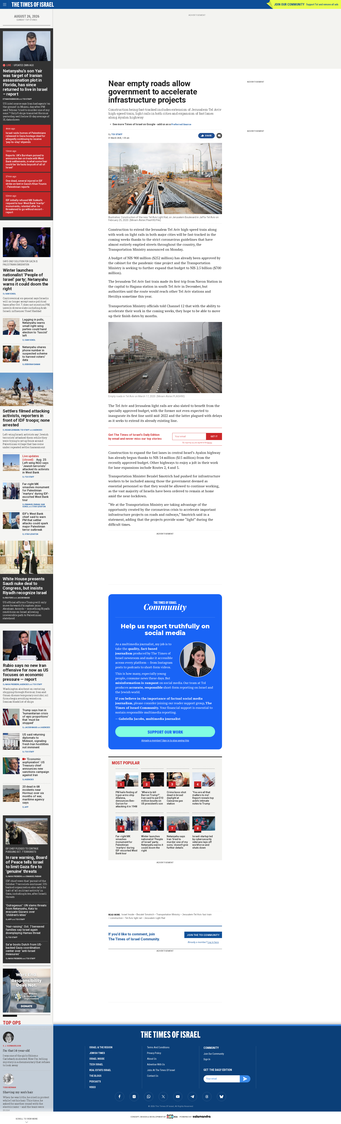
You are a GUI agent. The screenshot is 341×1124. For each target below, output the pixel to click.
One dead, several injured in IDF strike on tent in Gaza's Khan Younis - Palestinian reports (26, 183)
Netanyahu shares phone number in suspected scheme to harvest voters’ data (34, 353)
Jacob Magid (23, 598)
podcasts (95, 1081)
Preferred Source (181, 124)
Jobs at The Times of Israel (161, 1070)
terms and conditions (158, 1047)
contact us (152, 1075)
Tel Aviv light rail (133, 918)
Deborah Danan (32, 364)
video (92, 1087)
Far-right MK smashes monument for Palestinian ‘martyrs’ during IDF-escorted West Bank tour (126, 845)
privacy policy (154, 1053)
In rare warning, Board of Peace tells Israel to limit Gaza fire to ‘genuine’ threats (26, 864)
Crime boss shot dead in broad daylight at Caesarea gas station (176, 798)
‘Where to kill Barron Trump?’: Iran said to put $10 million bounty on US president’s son (152, 798)
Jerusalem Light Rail (154, 918)
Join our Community (289, 4)
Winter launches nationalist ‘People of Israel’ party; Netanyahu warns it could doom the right (152, 843)
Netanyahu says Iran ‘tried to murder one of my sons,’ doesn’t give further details (177, 842)
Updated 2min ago (24, 65)
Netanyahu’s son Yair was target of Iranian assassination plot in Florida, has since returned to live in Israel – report (25, 82)
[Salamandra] (201, 1116)
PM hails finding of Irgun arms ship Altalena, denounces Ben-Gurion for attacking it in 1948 (126, 799)
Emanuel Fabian (32, 504)
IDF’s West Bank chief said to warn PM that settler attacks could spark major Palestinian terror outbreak (35, 521)
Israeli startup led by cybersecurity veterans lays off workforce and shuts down (202, 842)
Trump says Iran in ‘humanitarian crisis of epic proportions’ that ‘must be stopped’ (35, 717)
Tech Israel (96, 1064)
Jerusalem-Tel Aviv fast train (197, 914)
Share (208, 135)
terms (209, 443)
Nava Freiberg (12, 684)
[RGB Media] (173, 1116)
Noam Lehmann (12, 430)
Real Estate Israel (100, 1070)
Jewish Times (97, 1053)
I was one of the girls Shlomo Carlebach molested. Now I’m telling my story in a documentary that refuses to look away (26, 1060)
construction (116, 918)
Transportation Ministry (168, 914)
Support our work (165, 731)
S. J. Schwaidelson (12, 1046)
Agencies (37, 430)
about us (151, 1058)
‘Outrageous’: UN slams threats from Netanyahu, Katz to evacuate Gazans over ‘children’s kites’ (26, 910)
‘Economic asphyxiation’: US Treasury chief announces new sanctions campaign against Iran (35, 767)
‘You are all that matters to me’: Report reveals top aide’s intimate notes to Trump (203, 798)
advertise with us (156, 1064)
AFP (26, 807)
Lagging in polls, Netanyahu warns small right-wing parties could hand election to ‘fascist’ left (35, 327)
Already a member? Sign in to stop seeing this (165, 740)
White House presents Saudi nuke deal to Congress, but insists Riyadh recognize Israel (25, 586)
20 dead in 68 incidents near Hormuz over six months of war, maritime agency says (33, 794)
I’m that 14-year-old (16, 1050)
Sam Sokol (10, 294)
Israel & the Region (100, 1047)
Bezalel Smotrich (145, 914)
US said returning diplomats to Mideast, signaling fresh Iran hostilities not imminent (35, 741)
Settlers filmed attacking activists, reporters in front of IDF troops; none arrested (26, 418)
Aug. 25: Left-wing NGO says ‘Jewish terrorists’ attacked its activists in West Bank (35, 466)
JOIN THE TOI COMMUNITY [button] (203, 934)
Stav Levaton (39, 507)
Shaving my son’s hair (18, 1092)
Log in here (213, 942)
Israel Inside (127, 914)
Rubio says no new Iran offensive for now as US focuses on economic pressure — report (25, 672)
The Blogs (95, 1075)
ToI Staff (116, 134)
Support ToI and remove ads (322, 4)
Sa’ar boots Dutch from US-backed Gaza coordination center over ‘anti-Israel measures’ (24, 949)
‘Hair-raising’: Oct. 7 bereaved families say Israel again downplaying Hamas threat (25, 930)
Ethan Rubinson (11, 99)
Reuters (9, 598)
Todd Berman (9, 1087)
